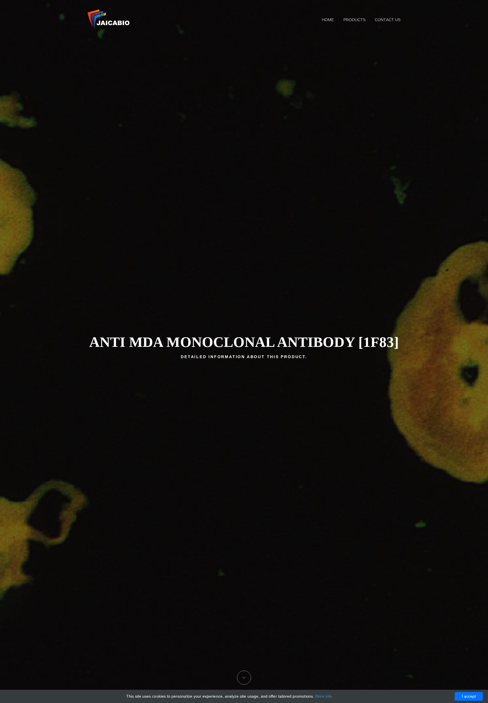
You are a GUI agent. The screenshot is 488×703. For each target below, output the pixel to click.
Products (354, 19)
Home (328, 19)
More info (323, 696)
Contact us (387, 19)
